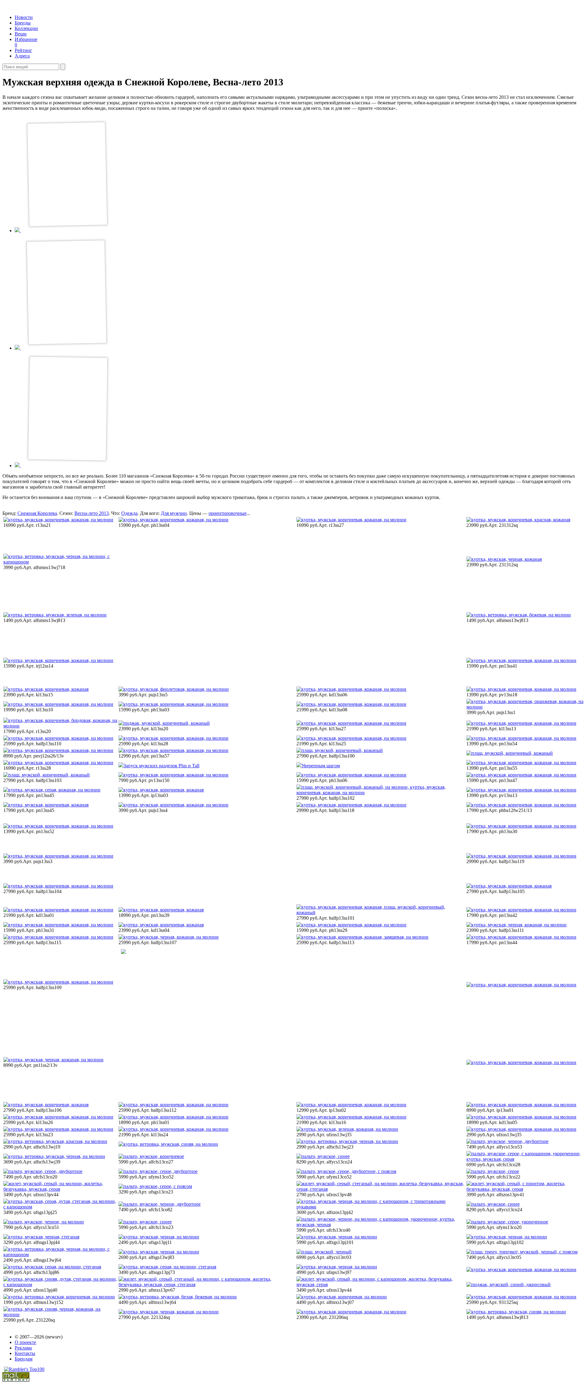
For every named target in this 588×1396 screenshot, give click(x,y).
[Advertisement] (165, 606)
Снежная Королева (37, 513)
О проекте (25, 1342)
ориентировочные (228, 513)
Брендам (23, 1358)
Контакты (25, 1353)
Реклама (23, 1347)
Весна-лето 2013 (91, 513)
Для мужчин (174, 513)
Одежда (129, 513)
